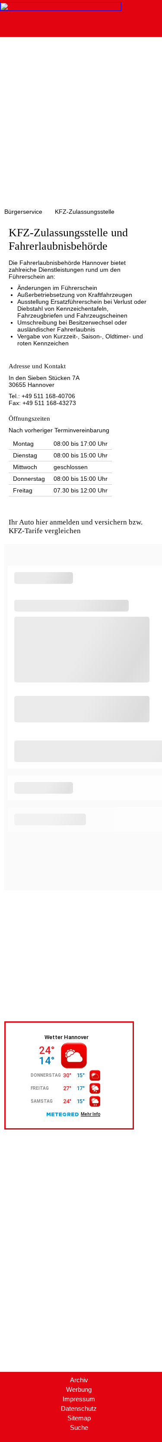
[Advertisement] (81, 123)
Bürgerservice (23, 211)
